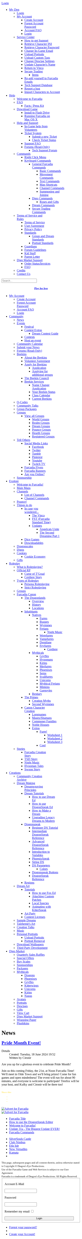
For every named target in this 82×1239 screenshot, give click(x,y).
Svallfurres (46, 676)
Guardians (30, 246)
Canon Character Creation (34, 709)
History (36, 604)
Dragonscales (25, 546)
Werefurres (46, 635)
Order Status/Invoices (37, 263)
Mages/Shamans (42, 717)
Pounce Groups (41, 429)
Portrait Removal (34, 941)
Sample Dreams (26, 920)
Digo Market (17, 951)
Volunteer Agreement (37, 361)
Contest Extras (33, 330)
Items (35, 74)
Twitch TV (38, 464)
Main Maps (24, 488)
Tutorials (29, 889)
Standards (30, 232)
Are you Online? (34, 474)
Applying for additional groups (42, 373)
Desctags (22, 1006)
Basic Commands (50, 171)
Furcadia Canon (26, 594)
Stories (21, 748)
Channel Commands (52, 188)
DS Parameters (41, 865)
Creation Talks (25, 927)
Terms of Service (34, 222)
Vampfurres (47, 639)
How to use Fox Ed (44, 893)
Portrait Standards (42, 243)
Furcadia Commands (21, 1132)
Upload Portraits (34, 54)
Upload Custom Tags (37, 57)
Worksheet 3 (54, 742)
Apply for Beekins (35, 364)
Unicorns (45, 680)
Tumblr (36, 453)
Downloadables (33, 542)
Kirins (43, 663)
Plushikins (23, 1023)
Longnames (39, 714)
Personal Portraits (27, 934)
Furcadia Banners (35, 470)
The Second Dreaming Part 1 (49, 534)
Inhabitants (31, 611)
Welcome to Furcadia (29, 98)
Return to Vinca (33, 68)
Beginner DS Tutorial (45, 827)
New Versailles (18, 1149)
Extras (36, 728)
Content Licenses (34, 917)
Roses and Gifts (49, 201)
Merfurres (45, 666)
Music (20, 930)
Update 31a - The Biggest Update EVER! (34, 1129)
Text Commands (49, 181)
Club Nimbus (17, 1142)
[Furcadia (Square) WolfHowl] (15, 1112)
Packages (22, 968)
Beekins (22, 354)
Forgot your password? (23, 1227)
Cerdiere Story (33, 577)
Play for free (41, 288)
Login (20, 13)
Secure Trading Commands (41, 210)
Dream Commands (43, 205)
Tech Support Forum (44, 150)
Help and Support (27, 122)
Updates (37, 525)
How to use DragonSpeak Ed (42, 805)
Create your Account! (22, 1234)
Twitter (36, 450)
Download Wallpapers (30, 944)
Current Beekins (42, 398)
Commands (24, 153)
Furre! (43, 731)
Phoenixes (46, 669)
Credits (21, 270)
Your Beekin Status (43, 391)
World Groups (40, 419)
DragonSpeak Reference (40, 877)
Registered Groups (43, 436)
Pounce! (22, 501)
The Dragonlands (34, 597)
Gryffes (44, 656)
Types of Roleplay (28, 580)
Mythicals (38, 652)
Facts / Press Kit (34, 105)
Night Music (54, 632)
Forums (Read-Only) (37, 147)
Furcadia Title (17, 1118)
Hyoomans (46, 659)
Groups (21, 412)
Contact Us (23, 273)
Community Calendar (30, 343)
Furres (43, 618)
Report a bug (32, 88)
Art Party (29, 913)
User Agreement (34, 225)
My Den (14, 9)
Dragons (29, 975)
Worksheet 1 (54, 735)
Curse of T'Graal (34, 573)
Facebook (38, 446)
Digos (20, 549)
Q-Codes (22, 402)
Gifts (20, 560)
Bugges (44, 621)
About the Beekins (35, 357)
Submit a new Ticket (44, 136)
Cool (43, 745)
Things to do (24, 505)
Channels (22, 491)
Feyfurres (45, 645)
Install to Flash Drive (37, 112)
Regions (29, 882)
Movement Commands (46, 176)
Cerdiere (52, 649)
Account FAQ (33, 30)
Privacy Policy (33, 229)
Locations (38, 608)
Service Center (26, 37)
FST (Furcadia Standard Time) (41, 520)
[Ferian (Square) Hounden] (15, 1108)
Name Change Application (40, 386)
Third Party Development (32, 947)
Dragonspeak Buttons (45, 872)
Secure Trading (33, 71)
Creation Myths (41, 700)
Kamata (13, 1152)
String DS (38, 862)
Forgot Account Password (33, 25)
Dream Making (26, 783)
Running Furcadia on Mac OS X (37, 117)
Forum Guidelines (35, 249)
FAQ (20, 102)
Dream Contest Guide (45, 333)
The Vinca (38, 515)
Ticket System (32, 133)
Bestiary (37, 693)
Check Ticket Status (44, 140)
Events (21, 323)
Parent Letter (32, 256)
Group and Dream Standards (43, 237)
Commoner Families (44, 721)
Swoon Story (32, 769)
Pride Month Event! (21, 1042)
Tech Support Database (38, 85)
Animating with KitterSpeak (41, 908)
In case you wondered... (31, 510)
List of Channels (34, 494)
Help (12, 95)
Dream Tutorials (34, 793)
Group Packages (27, 409)
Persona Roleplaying (36, 584)
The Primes (31, 697)
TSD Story (31, 759)
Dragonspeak (32, 824)
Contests (29, 337)
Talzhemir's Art (26, 923)
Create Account (33, 20)
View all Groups (34, 416)
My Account (24, 16)
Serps (43, 673)
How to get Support (36, 40)
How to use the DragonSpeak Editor (31, 1122)
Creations (15, 772)
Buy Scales (23, 961)
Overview (38, 601)
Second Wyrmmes (43, 704)
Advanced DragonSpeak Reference (40, 845)
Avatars (21, 999)
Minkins (45, 687)
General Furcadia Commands (42, 165)
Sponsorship (24, 477)
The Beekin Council (36, 378)
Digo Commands (42, 198)
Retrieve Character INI (38, 44)
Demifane (45, 642)
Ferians (44, 628)
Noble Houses (40, 724)
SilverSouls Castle (20, 1138)
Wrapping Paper (26, 1019)
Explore (14, 481)
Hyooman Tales (33, 766)
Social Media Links (36, 443)
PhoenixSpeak (40, 858)
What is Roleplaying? (30, 567)
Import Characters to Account (42, 92)
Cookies (22, 553)
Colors (44, 868)
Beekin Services (34, 381)
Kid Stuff (30, 253)
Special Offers (25, 958)
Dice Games (31, 539)
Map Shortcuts (48, 184)
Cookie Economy (35, 556)
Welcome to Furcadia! (30, 484)
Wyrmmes (46, 625)
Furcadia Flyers (33, 467)
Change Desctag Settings (39, 61)
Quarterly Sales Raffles (31, 954)
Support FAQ (32, 143)
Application (39, 367)
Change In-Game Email (38, 50)
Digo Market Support (30, 260)
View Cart (23, 1013)
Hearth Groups (41, 433)
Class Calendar (41, 395)
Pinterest (37, 457)
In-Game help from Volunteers (35, 128)
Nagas (28, 995)
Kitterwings (31, 985)
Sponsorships (25, 965)
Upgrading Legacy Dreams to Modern (43, 819)
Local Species (40, 903)
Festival (29, 326)
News (20, 319)
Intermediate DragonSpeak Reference (40, 834)
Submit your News (28, 347)
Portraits (22, 1002)
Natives (36, 615)
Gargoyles (46, 690)
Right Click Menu (35, 157)
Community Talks (27, 405)
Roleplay (14, 563)
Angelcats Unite (49, 529)
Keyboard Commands (37, 160)
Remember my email (17, 1211)
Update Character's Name (39, 64)
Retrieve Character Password (41, 47)
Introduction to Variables (41, 853)
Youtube (37, 460)
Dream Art (23, 886)
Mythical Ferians (50, 683)
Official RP (24, 570)
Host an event (32, 340)
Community (16, 316)
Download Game (27, 109)
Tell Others (23, 440)
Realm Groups (41, 422)
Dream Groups (41, 426)
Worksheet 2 (54, 738)
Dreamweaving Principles (33, 788)
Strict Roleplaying (35, 587)
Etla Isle (14, 1145)
